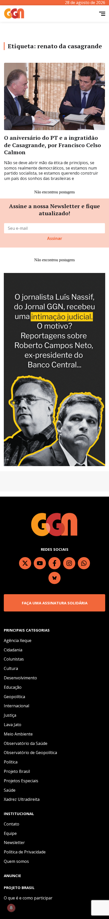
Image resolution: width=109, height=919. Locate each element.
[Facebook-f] (54, 563)
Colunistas (14, 659)
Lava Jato (12, 724)
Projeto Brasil (17, 771)
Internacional (16, 706)
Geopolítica (14, 696)
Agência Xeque (17, 640)
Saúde (9, 790)
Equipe (10, 833)
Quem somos (16, 861)
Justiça (10, 715)
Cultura (11, 668)
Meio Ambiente (18, 734)
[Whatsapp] (84, 563)
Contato (11, 824)
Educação (13, 687)
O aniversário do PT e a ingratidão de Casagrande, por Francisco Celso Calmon (52, 145)
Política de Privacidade (25, 852)
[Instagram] (69, 563)
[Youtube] (40, 563)
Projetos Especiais (21, 781)
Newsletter (14, 842)
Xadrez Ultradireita (22, 799)
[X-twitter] (25, 563)
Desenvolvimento (20, 678)
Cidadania (13, 650)
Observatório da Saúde (25, 743)
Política (10, 762)
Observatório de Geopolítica (30, 752)
